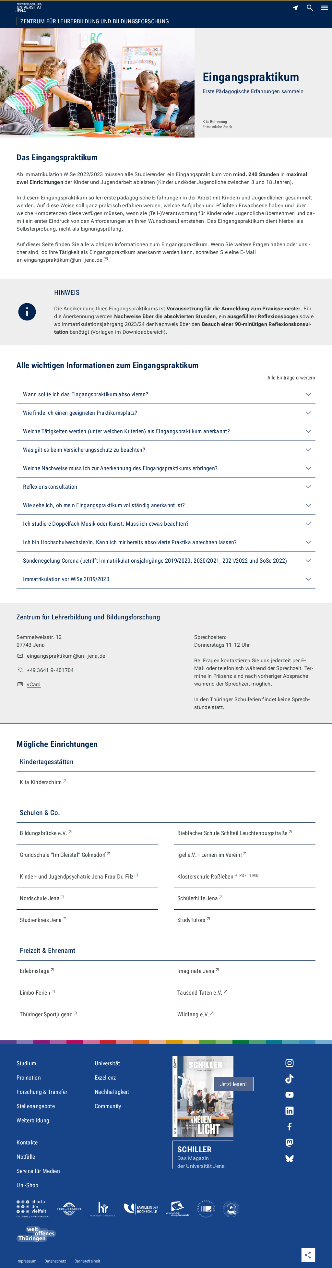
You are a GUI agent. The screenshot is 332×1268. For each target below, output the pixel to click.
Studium (26, 1063)
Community (108, 1106)
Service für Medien (38, 1170)
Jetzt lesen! (233, 1084)
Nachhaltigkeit (112, 1091)
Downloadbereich (143, 332)
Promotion (29, 1077)
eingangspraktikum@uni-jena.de (63, 260)
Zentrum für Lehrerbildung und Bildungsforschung (94, 21)
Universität (107, 1063)
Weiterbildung (33, 1120)
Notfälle (26, 1156)
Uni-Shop (28, 1185)
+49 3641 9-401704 (50, 670)
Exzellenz (105, 1077)
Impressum (26, 1261)
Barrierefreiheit (88, 1261)
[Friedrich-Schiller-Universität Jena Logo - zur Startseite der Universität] (29, 7)
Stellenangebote (36, 1106)
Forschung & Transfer (42, 1091)
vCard (34, 684)
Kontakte (27, 1142)
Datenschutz (55, 1261)
